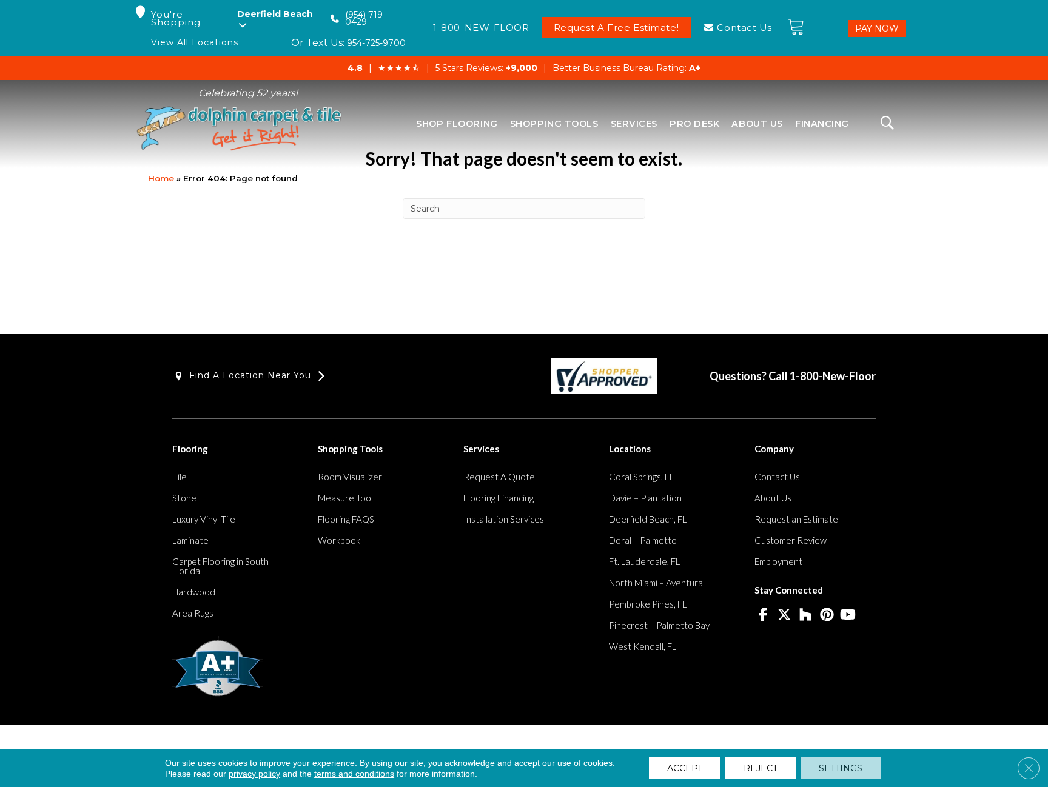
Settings (840, 768)
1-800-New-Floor (833, 376)
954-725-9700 (376, 43)
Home (161, 178)
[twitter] (784, 615)
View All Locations (194, 43)
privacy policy (254, 774)
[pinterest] (827, 615)
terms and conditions (354, 774)
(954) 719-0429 (365, 18)
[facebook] (763, 615)
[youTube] (848, 615)
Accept (684, 768)
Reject (761, 768)
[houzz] (806, 615)
